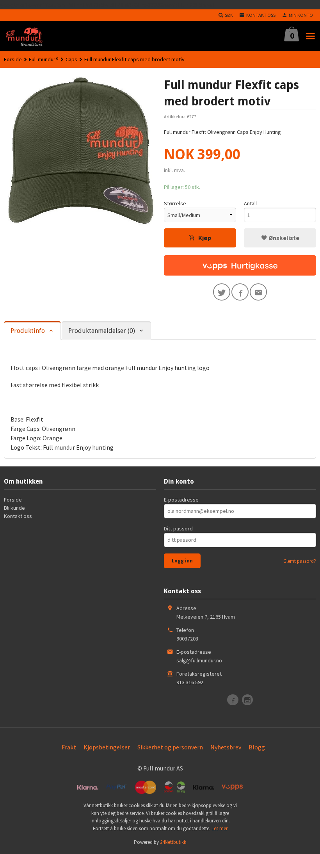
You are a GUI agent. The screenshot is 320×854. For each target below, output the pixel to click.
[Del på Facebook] (240, 292)
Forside (13, 59)
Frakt (69, 747)
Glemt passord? (299, 561)
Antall (250, 203)
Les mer (220, 828)
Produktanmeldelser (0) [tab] (101, 330)
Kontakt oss (18, 516)
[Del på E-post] (258, 292)
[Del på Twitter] (221, 292)
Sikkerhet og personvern (170, 747)
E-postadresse (181, 499)
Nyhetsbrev (225, 747)
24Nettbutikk (173, 842)
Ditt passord (178, 528)
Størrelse (175, 203)
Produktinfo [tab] (28, 330)
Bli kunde (14, 507)
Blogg (257, 747)
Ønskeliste (283, 238)
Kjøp (204, 238)
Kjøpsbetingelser (107, 747)
